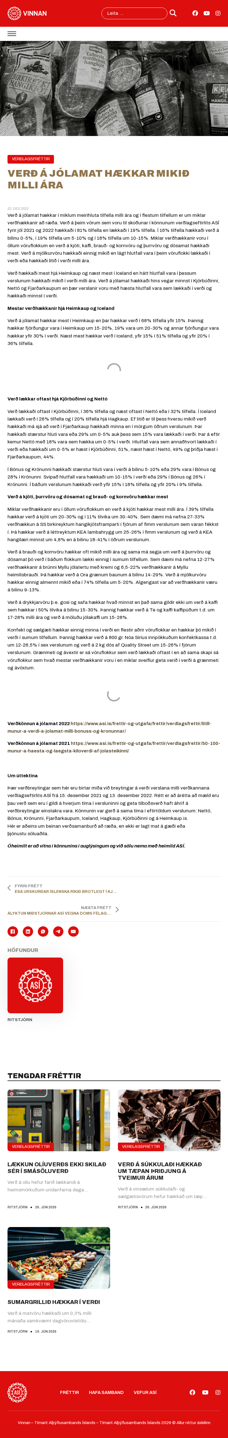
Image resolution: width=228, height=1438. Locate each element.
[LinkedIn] (28, 931)
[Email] (73, 931)
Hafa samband (106, 1392)
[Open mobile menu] (12, 33)
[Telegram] (58, 931)
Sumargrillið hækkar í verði (54, 1302)
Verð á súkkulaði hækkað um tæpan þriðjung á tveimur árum (160, 1171)
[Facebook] (13, 931)
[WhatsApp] (43, 931)
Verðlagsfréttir (31, 159)
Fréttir (69, 1392)
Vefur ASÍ (145, 1392)
